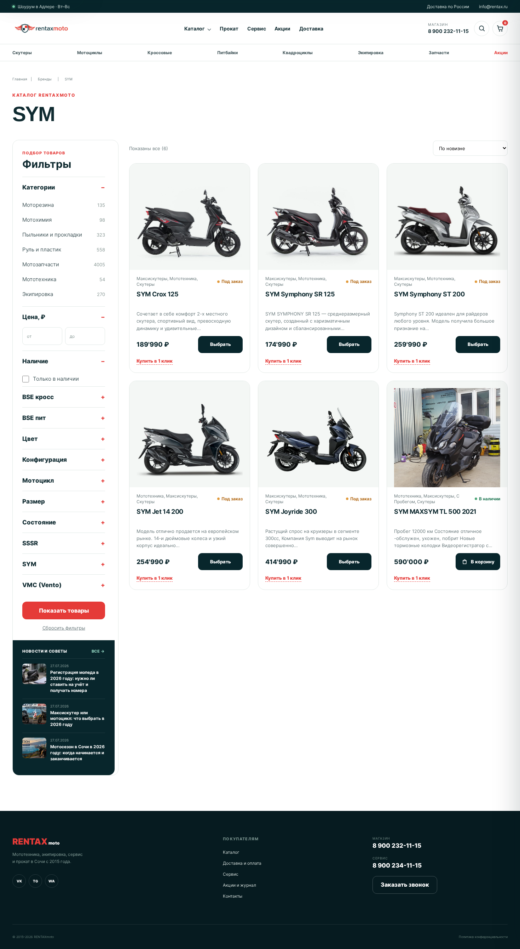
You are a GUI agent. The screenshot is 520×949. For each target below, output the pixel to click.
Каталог (194, 28)
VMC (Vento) (42, 585)
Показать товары (64, 610)
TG (35, 881)
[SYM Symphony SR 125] (318, 224)
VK (19, 881)
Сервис (256, 28)
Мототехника (183, 278)
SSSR (30, 543)
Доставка (311, 28)
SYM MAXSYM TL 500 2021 (435, 511)
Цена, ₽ (33, 316)
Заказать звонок (405, 884)
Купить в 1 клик (155, 361)
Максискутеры (152, 278)
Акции (282, 28)
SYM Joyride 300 (291, 511)
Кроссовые (160, 52)
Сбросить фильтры (63, 628)
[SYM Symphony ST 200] (447, 224)
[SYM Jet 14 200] (190, 441)
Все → (98, 651)
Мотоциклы (89, 52)
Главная (19, 79)
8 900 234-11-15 (397, 865)
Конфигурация (44, 459)
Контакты (232, 896)
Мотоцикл (38, 480)
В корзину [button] (483, 561)
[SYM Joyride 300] (318, 441)
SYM (29, 564)
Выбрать (220, 344)
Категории (38, 187)
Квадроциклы (298, 52)
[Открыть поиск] (481, 28)
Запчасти (439, 52)
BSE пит (34, 417)
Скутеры (22, 52)
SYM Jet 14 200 (160, 511)
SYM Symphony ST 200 (429, 294)
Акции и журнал (239, 885)
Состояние (39, 522)
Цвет (30, 438)
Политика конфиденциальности (483, 937)
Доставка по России (448, 6)
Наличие (35, 361)
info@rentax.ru (493, 6)
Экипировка (370, 52)
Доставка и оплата (242, 863)
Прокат (229, 28)
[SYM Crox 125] (190, 222)
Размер (33, 501)
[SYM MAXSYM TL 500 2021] (447, 441)
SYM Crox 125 (158, 294)
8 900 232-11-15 (396, 845)
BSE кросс (38, 396)
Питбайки (227, 52)
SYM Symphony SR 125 (300, 294)
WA (51, 881)
